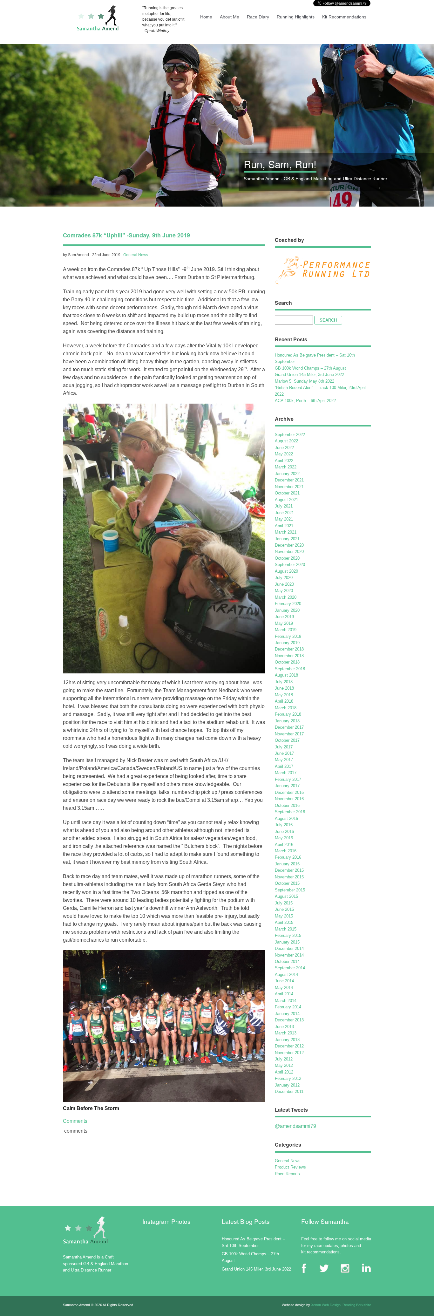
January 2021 (287, 538)
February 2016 (288, 857)
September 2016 (290, 811)
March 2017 (285, 772)
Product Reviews (290, 1167)
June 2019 (284, 616)
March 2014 (285, 1000)
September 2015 (290, 890)
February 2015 (288, 935)
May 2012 (284, 1065)
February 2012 (288, 1078)
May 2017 (284, 759)
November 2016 (289, 798)
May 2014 (284, 987)
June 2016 (284, 831)
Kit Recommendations (344, 16)
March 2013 (285, 1033)
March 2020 (285, 597)
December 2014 (289, 948)
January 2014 (287, 1013)
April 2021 (284, 525)
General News (135, 255)
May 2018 (284, 694)
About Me (229, 16)
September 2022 (290, 434)
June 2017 (284, 753)
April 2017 (284, 766)
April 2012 (284, 1072)
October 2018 (287, 662)
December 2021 (289, 480)
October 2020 (287, 558)
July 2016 (284, 824)
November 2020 (289, 551)
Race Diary (258, 16)
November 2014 (289, 955)
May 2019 (284, 623)
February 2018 (288, 714)
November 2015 (289, 877)
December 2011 (289, 1091)
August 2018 (286, 675)
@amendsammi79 (295, 1126)
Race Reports (287, 1173)
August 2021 (286, 499)
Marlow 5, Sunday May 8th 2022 (304, 381)
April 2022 (284, 460)
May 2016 (284, 837)
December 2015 (289, 870)
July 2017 (284, 747)
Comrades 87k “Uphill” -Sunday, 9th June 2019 (126, 235)
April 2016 (284, 844)
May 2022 (284, 454)
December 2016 (289, 792)
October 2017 (287, 740)
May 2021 (284, 519)
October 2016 (287, 805)
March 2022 (285, 467)
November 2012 (289, 1052)
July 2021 (284, 506)
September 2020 (290, 564)
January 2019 (287, 642)
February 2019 (288, 636)
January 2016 (287, 864)
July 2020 (284, 577)
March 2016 (285, 851)
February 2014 (288, 1007)
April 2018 (284, 701)
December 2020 (289, 545)
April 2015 (284, 922)
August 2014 (286, 974)
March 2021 (285, 532)
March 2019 (285, 629)
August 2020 (286, 571)
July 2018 (284, 681)
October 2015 (287, 883)
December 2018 (289, 649)
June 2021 (284, 512)
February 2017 (288, 779)
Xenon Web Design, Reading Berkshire (341, 1305)
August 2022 (286, 441)
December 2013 (289, 1020)
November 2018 (289, 655)
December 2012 (289, 1046)
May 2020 (284, 590)
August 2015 (286, 896)
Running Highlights (296, 16)
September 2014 (290, 967)
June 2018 (284, 688)
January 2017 (287, 785)
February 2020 (288, 603)
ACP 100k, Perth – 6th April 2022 (305, 400)
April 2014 (284, 994)
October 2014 (287, 961)
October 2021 (287, 493)
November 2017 (289, 734)
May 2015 (284, 916)
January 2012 (287, 1085)
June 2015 (284, 909)
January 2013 (287, 1039)
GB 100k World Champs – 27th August (310, 368)
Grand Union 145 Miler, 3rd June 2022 (309, 374)
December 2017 (289, 727)
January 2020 (287, 610)
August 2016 (286, 818)
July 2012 (284, 1059)
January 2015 (287, 942)
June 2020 (284, 584)
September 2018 (290, 668)
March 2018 (285, 708)
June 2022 (284, 447)
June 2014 (284, 980)
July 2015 (284, 903)
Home (206, 16)
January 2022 (287, 473)
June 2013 (284, 1026)
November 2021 (289, 486)
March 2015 (285, 929)
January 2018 (287, 721)
